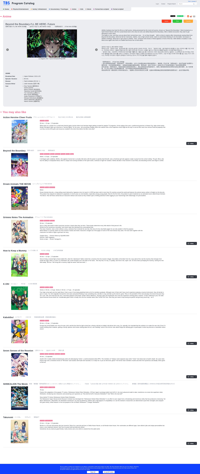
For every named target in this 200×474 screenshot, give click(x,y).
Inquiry (166, 21)
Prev (7, 49)
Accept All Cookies (109, 472)
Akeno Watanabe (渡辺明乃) (33, 99)
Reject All (92, 472)
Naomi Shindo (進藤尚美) (32, 101)
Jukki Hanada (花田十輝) (32, 83)
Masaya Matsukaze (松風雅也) (33, 98)
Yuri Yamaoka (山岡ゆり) (32, 93)
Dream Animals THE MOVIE (17, 184)
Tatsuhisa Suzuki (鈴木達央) (33, 91)
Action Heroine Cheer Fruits (17, 117)
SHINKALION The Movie (15, 384)
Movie (89, 9)
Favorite (188, 21)
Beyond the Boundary (14, 151)
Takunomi (8, 417)
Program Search (172, 3)
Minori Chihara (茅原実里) (32, 89)
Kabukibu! (8, 317)
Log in (157, 3)
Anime (74, 9)
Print (177, 21)
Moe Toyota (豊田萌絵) (31, 94)
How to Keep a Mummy (15, 251)
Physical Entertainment (21, 9)
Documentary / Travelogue (59, 9)
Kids (81, 9)
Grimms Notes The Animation (18, 217)
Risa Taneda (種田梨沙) (31, 86)
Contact (163, 3)
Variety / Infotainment (39, 9)
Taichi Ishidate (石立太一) (32, 81)
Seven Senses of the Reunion (18, 351)
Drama (7, 9)
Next (96, 49)
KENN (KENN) (28, 88)
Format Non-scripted (102, 9)
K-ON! (6, 284)
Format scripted (118, 9)
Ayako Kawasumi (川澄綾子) (33, 96)
